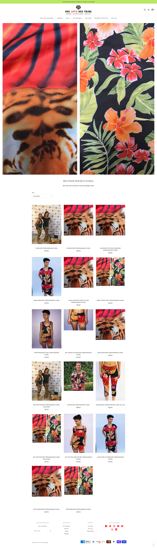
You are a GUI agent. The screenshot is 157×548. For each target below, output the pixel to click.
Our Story (90, 526)
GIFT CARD (88, 18)
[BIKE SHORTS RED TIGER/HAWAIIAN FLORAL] (110, 329)
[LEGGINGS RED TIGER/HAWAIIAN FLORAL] (78, 225)
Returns (66, 528)
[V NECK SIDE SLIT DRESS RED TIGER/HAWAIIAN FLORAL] (110, 434)
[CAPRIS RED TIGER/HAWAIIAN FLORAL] (46, 225)
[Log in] (148, 10)
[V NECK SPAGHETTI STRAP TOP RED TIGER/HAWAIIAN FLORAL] (78, 277)
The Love (90, 528)
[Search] (144, 10)
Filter (33, 192)
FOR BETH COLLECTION (101, 18)
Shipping (66, 533)
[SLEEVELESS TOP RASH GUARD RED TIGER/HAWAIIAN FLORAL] (110, 225)
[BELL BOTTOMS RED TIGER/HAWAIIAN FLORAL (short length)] (46, 434)
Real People (90, 531)
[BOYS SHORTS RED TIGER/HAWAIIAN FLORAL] (46, 486)
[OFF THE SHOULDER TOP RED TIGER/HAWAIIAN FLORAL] (78, 434)
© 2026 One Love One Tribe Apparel (40, 542)
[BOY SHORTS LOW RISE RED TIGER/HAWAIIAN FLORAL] (78, 329)
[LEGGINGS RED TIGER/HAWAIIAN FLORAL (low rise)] (110, 381)
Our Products (66, 526)
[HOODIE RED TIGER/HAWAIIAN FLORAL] (78, 381)
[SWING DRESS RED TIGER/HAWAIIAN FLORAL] (46, 277)
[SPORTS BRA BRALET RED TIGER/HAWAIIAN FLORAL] (46, 329)
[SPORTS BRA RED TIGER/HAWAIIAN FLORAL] (78, 486)
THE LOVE (114, 18)
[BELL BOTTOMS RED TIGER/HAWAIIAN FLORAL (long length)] (46, 381)
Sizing (66, 531)
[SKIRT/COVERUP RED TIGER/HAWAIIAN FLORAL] (110, 277)
